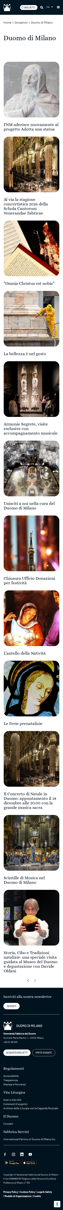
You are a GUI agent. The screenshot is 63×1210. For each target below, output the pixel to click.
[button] (50, 7)
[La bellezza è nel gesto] (31, 318)
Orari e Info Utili (12, 1099)
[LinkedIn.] (22, 1153)
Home (7, 22)
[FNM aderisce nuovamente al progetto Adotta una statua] (31, 89)
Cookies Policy (27, 1191)
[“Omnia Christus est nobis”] (31, 248)
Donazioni (21, 22)
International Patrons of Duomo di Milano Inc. (29, 1139)
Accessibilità (10, 1075)
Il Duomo (10, 1116)
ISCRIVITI (11, 1006)
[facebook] (5, 1153)
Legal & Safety (44, 1191)
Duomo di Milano (42, 22)
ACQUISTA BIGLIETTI (17, 1052)
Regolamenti (13, 1068)
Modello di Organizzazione (18, 1196)
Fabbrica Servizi (16, 1132)
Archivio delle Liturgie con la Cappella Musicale (30, 1108)
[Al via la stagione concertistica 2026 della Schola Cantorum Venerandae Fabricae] (31, 164)
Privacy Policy (10, 1191)
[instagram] (13, 1153)
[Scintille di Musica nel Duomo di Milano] (31, 842)
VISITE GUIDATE (43, 1052)
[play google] (12, 1162)
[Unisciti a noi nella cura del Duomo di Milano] (31, 468)
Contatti (8, 1123)
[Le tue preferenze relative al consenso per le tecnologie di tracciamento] (57, 1204)
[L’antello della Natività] (31, 617)
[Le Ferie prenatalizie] (31, 688)
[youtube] (30, 1153)
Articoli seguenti (28, 980)
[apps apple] (29, 1162)
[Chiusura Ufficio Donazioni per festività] (31, 543)
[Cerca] (42, 7)
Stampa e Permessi (14, 1084)
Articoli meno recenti (35, 980)
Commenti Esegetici (15, 1104)
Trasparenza (10, 1080)
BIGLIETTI (29, 7)
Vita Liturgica (14, 1092)
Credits (37, 1196)
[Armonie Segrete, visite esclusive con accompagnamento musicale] (31, 388)
